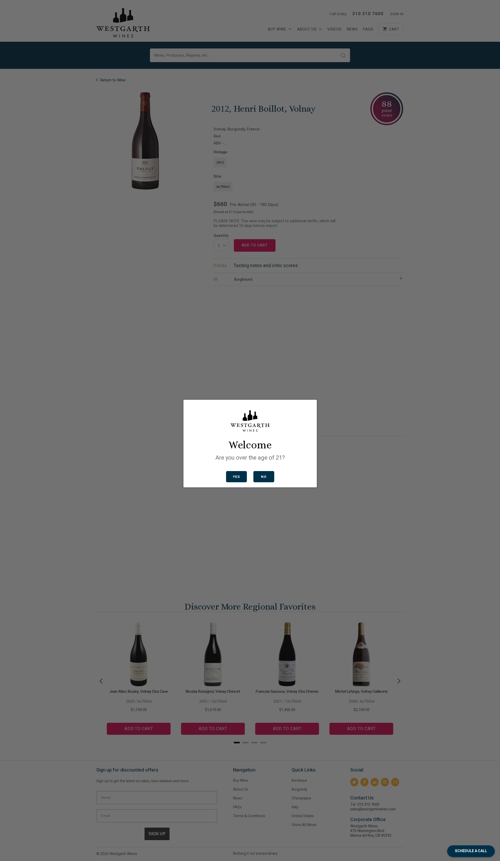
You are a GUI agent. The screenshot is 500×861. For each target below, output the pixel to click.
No (263, 476)
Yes (236, 476)
